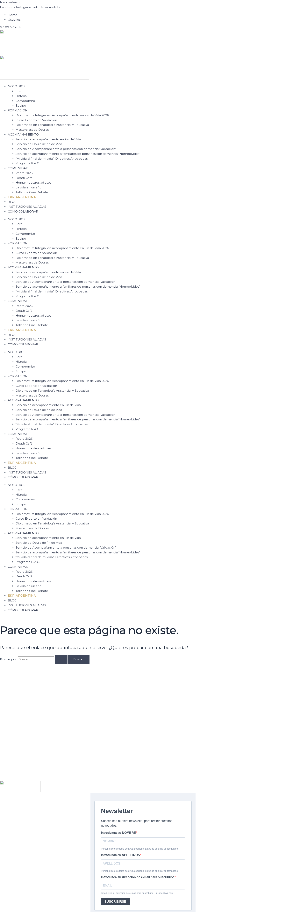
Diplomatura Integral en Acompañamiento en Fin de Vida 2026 (62, 115)
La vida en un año (28, 187)
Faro (19, 91)
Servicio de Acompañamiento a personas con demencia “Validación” (66, 149)
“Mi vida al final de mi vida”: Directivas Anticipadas (52, 158)
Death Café (24, 178)
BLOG (12, 202)
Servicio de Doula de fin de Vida (39, 144)
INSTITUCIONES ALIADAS (27, 206)
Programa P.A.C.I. (28, 163)
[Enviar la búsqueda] (61, 659)
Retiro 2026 (24, 173)
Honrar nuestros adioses (33, 182)
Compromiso (25, 101)
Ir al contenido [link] (10, 2)
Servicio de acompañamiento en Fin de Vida (48, 139)
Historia (21, 96)
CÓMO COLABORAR (23, 211)
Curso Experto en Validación (36, 120)
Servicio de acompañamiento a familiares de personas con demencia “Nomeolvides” (78, 154)
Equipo (21, 105)
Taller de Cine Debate (32, 192)
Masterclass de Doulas (32, 129)
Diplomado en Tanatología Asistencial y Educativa (52, 125)
